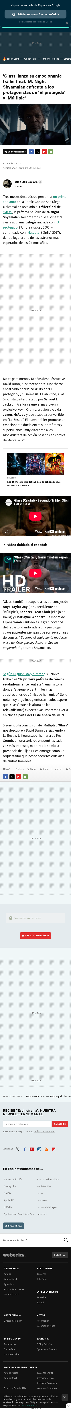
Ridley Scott (13, 58)
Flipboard (44, 151)
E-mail (50, 151)
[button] (27, 182)
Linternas (42, 1214)
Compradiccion (11, 1354)
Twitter (37, 151)
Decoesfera (9, 1349)
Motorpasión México (47, 1388)
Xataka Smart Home (14, 1289)
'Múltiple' (33, 232)
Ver (37, 935)
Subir (57, 1255)
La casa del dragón (47, 1207)
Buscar (66, 1240)
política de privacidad (44, 1131)
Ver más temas (13, 1225)
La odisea (42, 1200)
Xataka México (11, 1372)
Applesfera (9, 1284)
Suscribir (60, 1123)
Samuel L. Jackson (52, 769)
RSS (46, 1148)
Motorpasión (43, 1320)
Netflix (7, 1193)
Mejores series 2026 (35, 1096)
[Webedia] (14, 1257)
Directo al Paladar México (16, 1388)
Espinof (40, 1302)
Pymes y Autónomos (47, 1349)
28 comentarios (17, 151)
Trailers (20, 769)
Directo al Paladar (13, 1320)
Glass (33, 769)
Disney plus (10, 1186)
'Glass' (7, 212)
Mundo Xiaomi (11, 1294)
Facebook (31, 151)
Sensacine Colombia (47, 1383)
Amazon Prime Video (48, 1179)
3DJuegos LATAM (45, 1372)
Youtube (32, 1148)
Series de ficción (13, 1179)
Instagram (39, 1148)
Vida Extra (42, 1279)
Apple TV (8, 1200)
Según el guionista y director (23, 674)
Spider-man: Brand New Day (19, 1214)
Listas (40, 1193)
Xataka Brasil (10, 1378)
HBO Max (8, 1207)
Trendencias (10, 1344)
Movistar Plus (44, 1186)
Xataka (7, 1274)
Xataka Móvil (10, 1279)
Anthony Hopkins (50, 58)
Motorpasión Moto (46, 1325)
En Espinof (12, 477)
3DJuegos (41, 1274)
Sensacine (41, 1297)
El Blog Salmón (44, 1344)
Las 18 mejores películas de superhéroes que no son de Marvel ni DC (34, 483)
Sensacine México (45, 1378)
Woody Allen (30, 58)
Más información (30, 1405)
